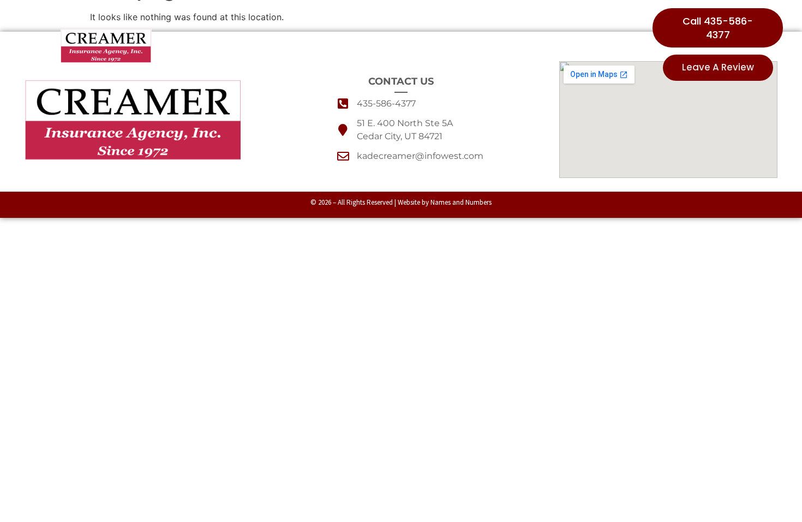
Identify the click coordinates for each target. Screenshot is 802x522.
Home (217, 45)
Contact (573, 45)
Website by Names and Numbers (445, 202)
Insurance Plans (355, 45)
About (281, 45)
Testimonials (455, 45)
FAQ (519, 45)
